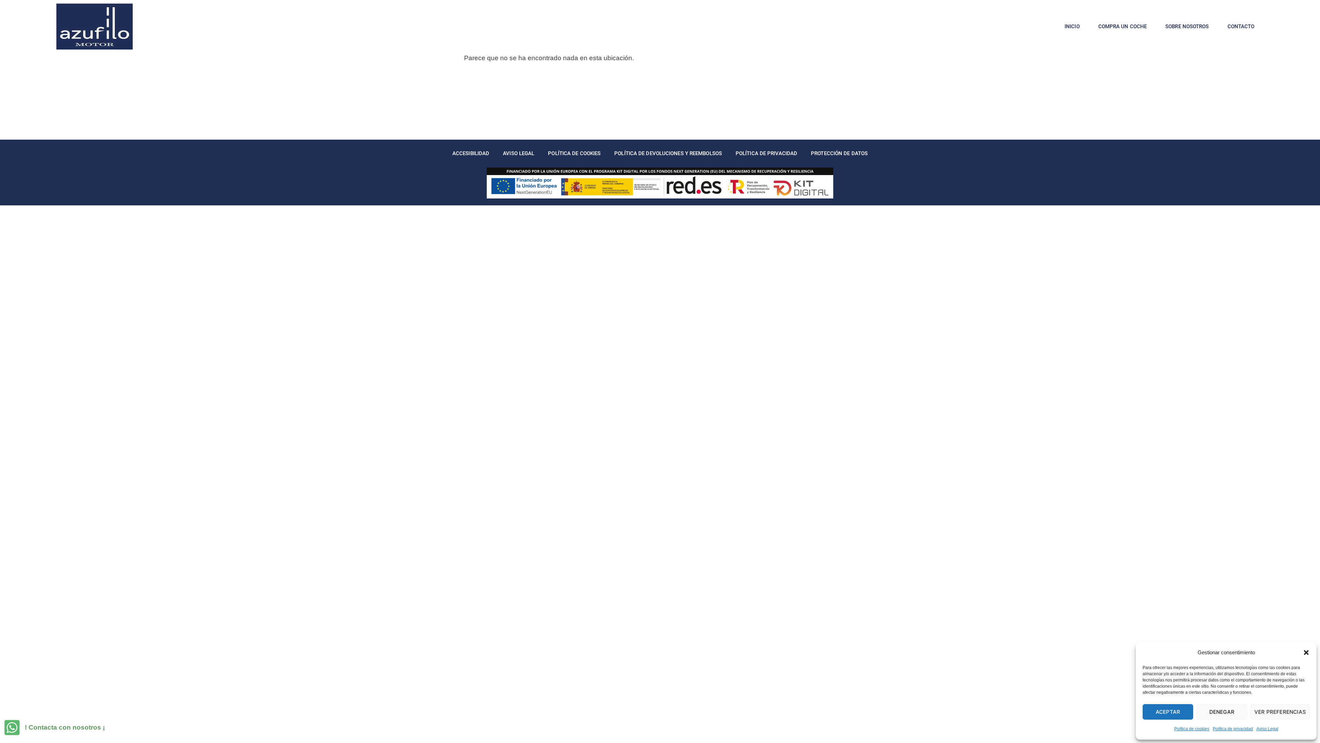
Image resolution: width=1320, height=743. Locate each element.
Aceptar (1168, 712)
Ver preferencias (1280, 712)
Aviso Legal (1267, 728)
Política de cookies (1191, 728)
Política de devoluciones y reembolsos (668, 153)
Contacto (1241, 26)
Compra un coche (1122, 26)
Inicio (1072, 26)
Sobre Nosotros (1187, 26)
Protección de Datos (839, 153)
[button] (1306, 652)
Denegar (1221, 712)
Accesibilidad (470, 153)
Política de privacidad (1233, 728)
